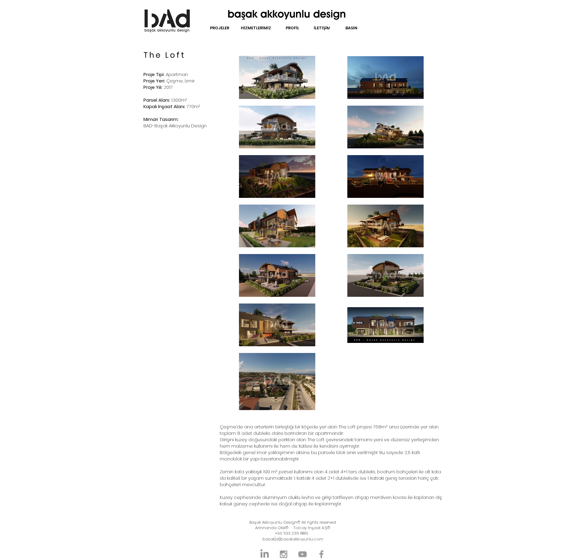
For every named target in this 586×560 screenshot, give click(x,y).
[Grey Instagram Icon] (283, 554)
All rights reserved (318, 522)
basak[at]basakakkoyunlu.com (292, 539)
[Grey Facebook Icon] (321, 554)
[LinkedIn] (264, 554)
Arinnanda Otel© (271, 528)
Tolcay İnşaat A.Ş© (311, 528)
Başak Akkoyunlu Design (273, 522)
